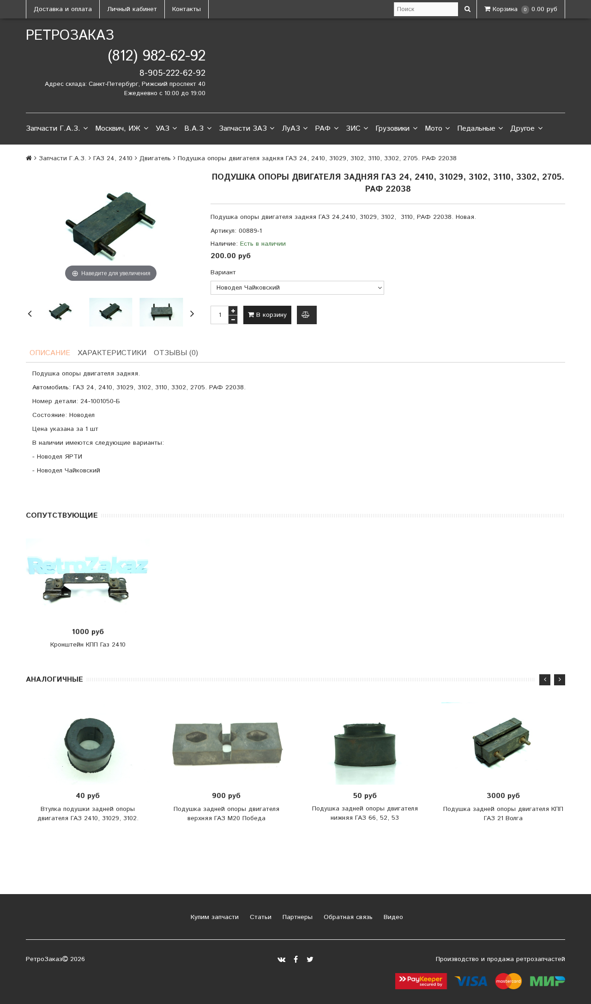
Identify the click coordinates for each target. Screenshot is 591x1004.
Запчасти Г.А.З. (53, 128)
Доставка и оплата (63, 9)
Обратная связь (347, 917)
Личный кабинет (132, 9)
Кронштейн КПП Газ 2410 (88, 644)
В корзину (270, 315)
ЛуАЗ (291, 128)
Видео (392, 917)
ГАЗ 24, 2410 (113, 158)
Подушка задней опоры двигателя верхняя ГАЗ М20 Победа (226, 813)
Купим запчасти (213, 917)
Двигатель (155, 158)
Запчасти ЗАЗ (243, 128)
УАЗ (162, 128)
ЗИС (353, 128)
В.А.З (194, 128)
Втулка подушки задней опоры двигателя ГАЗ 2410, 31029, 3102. (88, 813)
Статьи (259, 917)
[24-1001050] (60, 312)
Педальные (476, 128)
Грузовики (392, 128)
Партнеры (296, 917)
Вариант (223, 272)
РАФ (323, 128)
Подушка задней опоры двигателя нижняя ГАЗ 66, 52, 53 (365, 813)
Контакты (186, 9)
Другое (522, 128)
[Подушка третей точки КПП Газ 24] (110, 312)
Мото (433, 128)
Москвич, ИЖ (117, 128)
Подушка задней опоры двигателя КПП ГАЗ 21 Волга (503, 813)
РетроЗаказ (70, 36)
